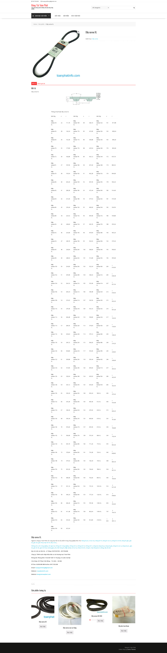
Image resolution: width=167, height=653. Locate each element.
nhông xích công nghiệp (62, 546)
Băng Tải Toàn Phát (39, 5)
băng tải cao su (107, 540)
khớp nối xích (81, 548)
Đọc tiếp (42, 626)
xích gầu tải (51, 546)
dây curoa (53, 542)
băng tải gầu (125, 540)
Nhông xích (34, 546)
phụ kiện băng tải (59, 548)
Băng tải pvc (85, 540)
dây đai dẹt (107, 548)
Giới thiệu (58, 16)
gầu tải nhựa (43, 548)
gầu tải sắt (36, 548)
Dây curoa (95, 39)
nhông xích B (81, 546)
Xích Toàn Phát (75, 16)
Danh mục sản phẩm (41, 16)
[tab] (34, 83)
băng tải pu (102, 546)
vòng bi (88, 548)
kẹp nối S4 (47, 542)
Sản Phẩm (66, 16)
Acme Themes (132, 649)
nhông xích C (89, 546)
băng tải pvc (125, 546)
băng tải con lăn (116, 540)
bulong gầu (51, 548)
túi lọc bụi (92, 540)
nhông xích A (73, 546)
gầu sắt (35, 542)
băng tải (95, 546)
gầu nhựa (41, 542)
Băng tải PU (98, 540)
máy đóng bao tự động (97, 548)
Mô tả (34, 83)
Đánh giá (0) (41, 83)
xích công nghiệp (43, 546)
